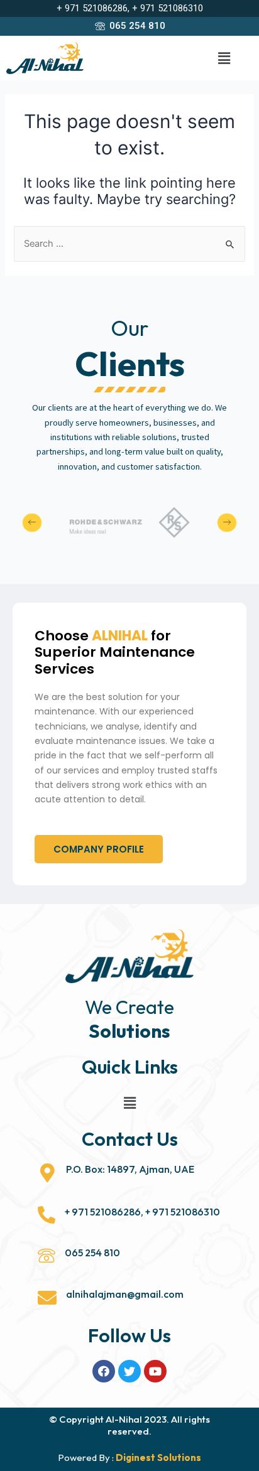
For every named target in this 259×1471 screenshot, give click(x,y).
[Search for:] (129, 243)
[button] (99, 849)
